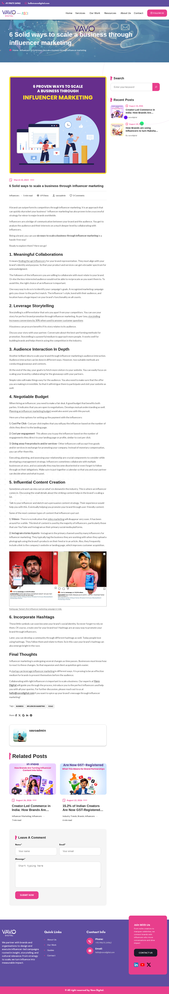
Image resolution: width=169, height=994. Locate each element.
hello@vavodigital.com (38, 3)
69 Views (44, 195)
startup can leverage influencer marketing (32, 671)
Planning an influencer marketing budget (30, 411)
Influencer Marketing (36, 706)
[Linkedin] (27, 715)
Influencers (25, 50)
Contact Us (145, 952)
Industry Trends (70, 816)
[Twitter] (19, 715)
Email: (98, 948)
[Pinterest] (31, 715)
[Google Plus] (23, 715)
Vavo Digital (96, 990)
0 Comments (78, 195)
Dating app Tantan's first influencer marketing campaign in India (35, 609)
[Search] (156, 87)
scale (50, 706)
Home (69, 13)
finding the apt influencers (32, 260)
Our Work (95, 13)
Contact (138, 13)
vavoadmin (61, 195)
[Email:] (89, 950)
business (20, 706)
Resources (110, 13)
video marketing (56, 519)
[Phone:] (89, 941)
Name (18, 845)
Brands (81, 816)
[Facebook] (16, 715)
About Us (126, 13)
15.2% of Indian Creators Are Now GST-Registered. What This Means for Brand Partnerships (83, 808)
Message (20, 859)
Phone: (99, 939)
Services (80, 13)
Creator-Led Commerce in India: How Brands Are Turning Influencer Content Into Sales (32, 808)
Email (62, 845)
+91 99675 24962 (12, 3)
